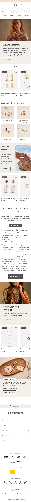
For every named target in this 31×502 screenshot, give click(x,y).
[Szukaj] (6, 4)
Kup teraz (7, 59)
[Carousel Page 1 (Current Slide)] (14, 66)
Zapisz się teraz (9, 392)
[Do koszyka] (16, 95)
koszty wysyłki (26, 493)
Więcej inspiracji (15, 276)
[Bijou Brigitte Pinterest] (20, 482)
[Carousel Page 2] (16, 66)
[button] (21, 4)
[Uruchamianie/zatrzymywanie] (27, 37)
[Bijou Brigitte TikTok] (6, 482)
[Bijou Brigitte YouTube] (25, 482)
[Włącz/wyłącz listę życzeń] (16, 72)
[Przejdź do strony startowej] (15, 4)
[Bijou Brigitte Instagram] (15, 482)
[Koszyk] (29, 4)
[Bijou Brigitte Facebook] (10, 482)
